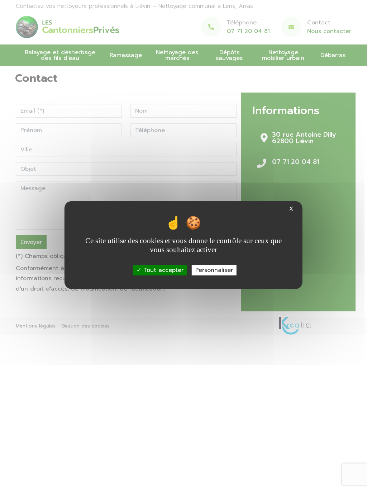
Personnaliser (214, 269)
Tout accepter (162, 269)
